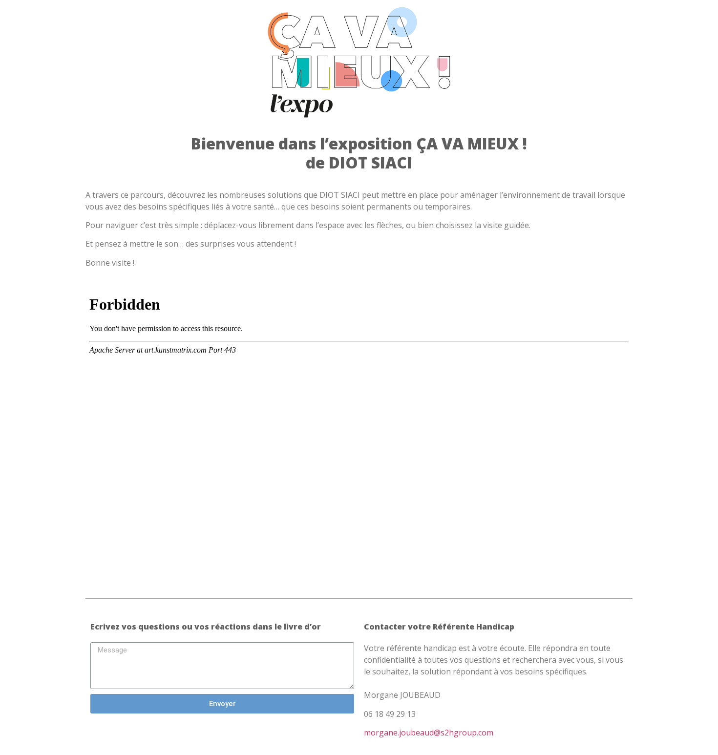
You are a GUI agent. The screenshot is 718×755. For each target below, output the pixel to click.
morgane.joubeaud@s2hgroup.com (428, 732)
